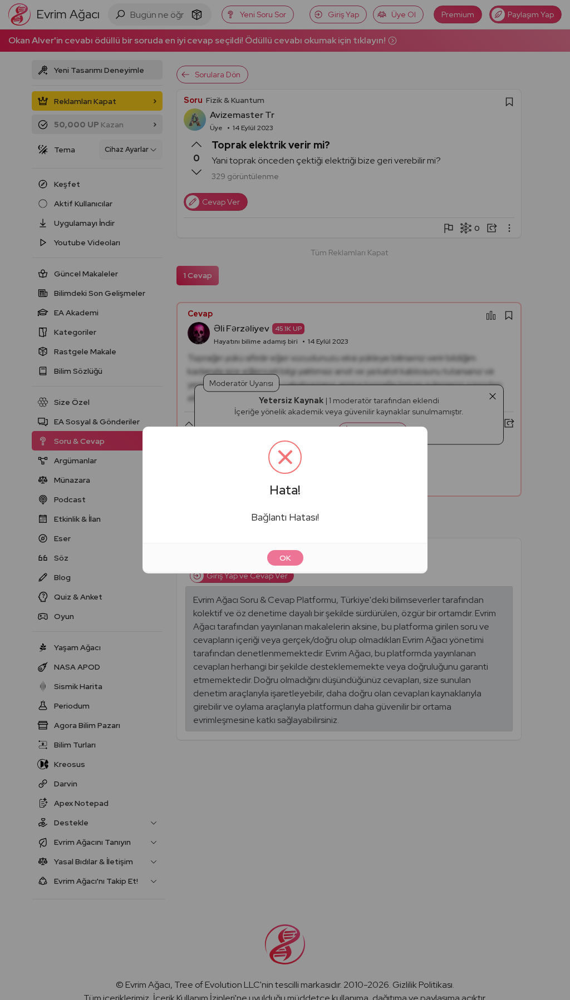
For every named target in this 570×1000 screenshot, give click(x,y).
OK (285, 558)
